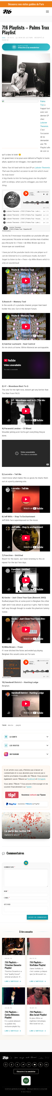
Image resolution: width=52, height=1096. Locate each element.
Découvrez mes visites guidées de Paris (26, 4)
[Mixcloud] (29, 1064)
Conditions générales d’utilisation (15, 1089)
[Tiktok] (11, 1064)
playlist (18, 725)
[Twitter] (40, 1064)
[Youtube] (34, 1064)
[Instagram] (5, 1064)
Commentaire (9, 867)
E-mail (7, 898)
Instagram (41, 779)
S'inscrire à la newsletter (26, 1071)
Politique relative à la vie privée (37, 1089)
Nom (6, 891)
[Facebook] (17, 1064)
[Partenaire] (26, 1080)
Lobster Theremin (44, 124)
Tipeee (29, 787)
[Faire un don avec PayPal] (11, 804)
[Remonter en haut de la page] (47, 1082)
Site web (7, 904)
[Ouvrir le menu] (47, 11)
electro (10, 725)
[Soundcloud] (23, 1064)
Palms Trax (42, 103)
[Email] (46, 1064)
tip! (11, 795)
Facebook (31, 779)
